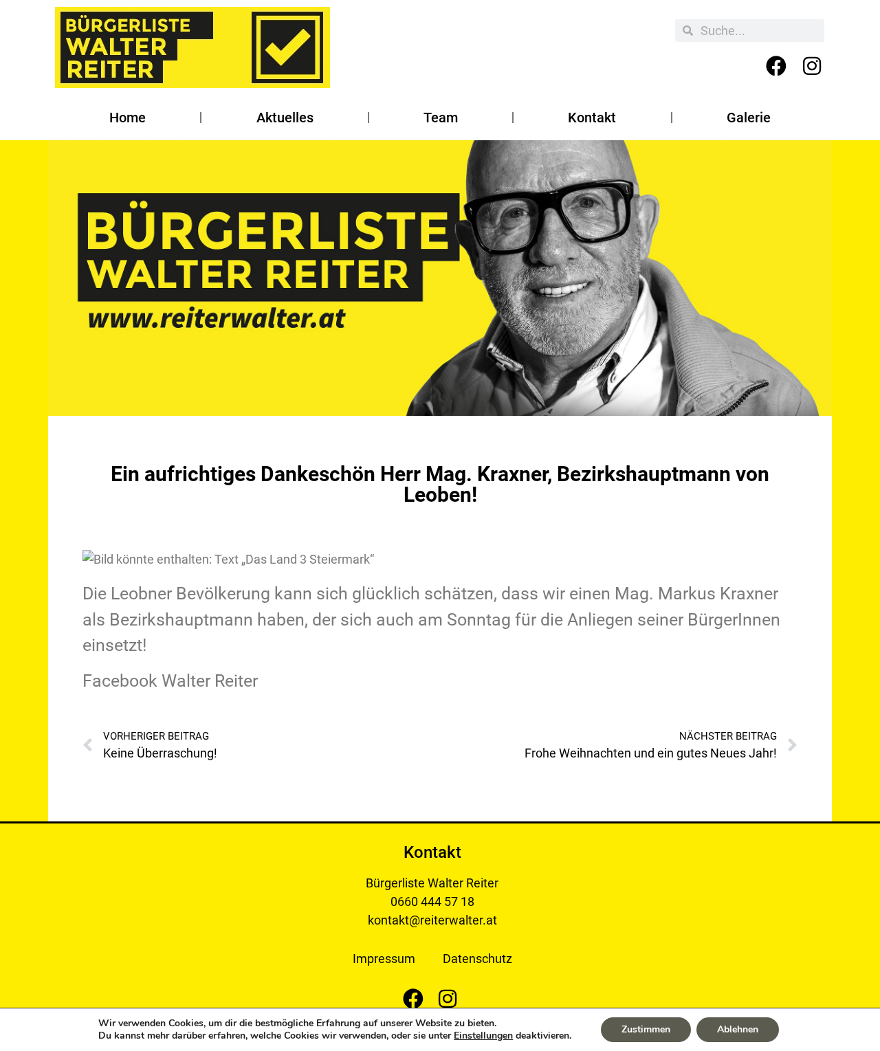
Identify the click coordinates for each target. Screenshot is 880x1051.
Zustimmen (646, 1029)
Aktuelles (285, 117)
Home (127, 117)
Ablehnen (737, 1029)
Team (441, 117)
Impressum (384, 958)
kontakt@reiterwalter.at (432, 920)
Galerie (749, 117)
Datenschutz (477, 958)
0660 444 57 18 (432, 901)
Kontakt (592, 117)
